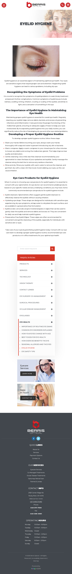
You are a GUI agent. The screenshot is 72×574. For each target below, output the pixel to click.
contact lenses (27, 290)
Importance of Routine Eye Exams (37, 326)
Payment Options (36, 455)
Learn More (27, 374)
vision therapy (26, 283)
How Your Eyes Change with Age (36, 334)
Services (36, 452)
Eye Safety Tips (28, 351)
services (23, 270)
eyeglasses (25, 316)
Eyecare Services (36, 469)
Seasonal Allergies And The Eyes (36, 344)
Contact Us (27, 398)
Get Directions (36, 502)
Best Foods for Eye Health (34, 337)
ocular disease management (33, 309)
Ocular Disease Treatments (36, 475)
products (24, 264)
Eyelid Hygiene (28, 348)
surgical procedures (29, 303)
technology (25, 277)
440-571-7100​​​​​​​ (36, 508)
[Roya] (36, 569)
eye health (25, 322)
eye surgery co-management (33, 296)
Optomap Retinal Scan (36, 478)
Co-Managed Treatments (36, 472)
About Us (36, 449)
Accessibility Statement (39, 558)
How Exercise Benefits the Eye (35, 341)
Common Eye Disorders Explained (37, 330)
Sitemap (36, 561)
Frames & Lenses (36, 481)
